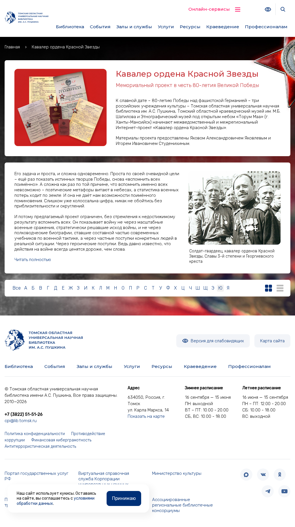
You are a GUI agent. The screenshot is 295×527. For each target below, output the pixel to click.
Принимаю (124, 498)
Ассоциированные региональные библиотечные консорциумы (182, 505)
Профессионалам (266, 26)
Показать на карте (146, 416)
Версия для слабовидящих (217, 340)
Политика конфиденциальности (35, 433)
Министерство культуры (176, 473)
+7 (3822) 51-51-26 (24, 414)
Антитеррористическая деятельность (40, 446)
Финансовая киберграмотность (61, 440)
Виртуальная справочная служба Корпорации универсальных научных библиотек (103, 481)
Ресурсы (190, 26)
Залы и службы (134, 26)
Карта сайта (272, 340)
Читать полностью (32, 259)
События (100, 26)
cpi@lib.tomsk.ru (21, 420)
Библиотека (70, 26)
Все (17, 288)
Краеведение (222, 26)
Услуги (166, 26)
